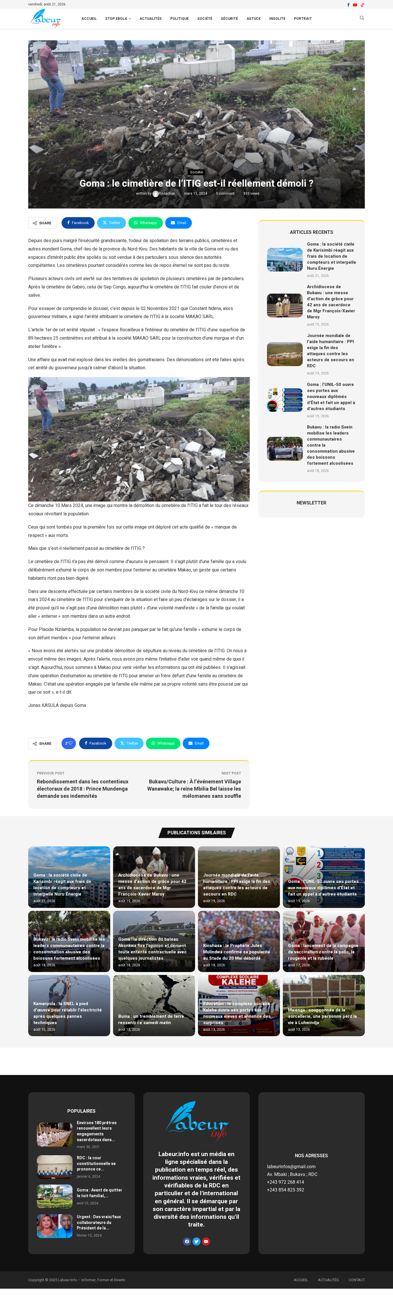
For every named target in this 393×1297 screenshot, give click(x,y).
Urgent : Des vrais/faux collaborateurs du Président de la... (99, 1222)
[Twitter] (196, 1241)
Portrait (303, 18)
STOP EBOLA (116, 18)
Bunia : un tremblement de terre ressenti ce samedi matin (151, 1019)
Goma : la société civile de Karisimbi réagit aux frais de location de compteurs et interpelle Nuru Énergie (331, 256)
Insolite (277, 18)
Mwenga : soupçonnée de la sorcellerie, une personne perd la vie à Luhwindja (322, 1016)
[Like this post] (70, 743)
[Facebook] (348, 5)
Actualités (151, 18)
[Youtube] (355, 5)
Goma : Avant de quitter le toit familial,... (99, 1193)
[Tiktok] (362, 5)
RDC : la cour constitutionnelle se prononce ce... (96, 1163)
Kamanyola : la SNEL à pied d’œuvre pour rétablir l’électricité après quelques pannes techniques (67, 1013)
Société (204, 18)
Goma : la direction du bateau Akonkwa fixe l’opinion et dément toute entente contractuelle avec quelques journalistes (152, 948)
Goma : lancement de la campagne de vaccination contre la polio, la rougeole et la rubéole (323, 951)
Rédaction (167, 193)
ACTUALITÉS (328, 1280)
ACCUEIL (89, 18)
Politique (179, 18)
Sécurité (229, 18)
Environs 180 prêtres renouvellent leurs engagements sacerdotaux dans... (97, 1131)
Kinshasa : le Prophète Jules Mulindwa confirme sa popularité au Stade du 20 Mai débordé (236, 951)
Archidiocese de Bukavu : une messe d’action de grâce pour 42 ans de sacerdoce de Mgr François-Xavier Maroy (331, 302)
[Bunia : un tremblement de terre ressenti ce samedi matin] (154, 1005)
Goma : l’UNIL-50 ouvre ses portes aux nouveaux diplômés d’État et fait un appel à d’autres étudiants (331, 396)
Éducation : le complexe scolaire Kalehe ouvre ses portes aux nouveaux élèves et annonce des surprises (237, 1013)
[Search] (362, 19)
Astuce (254, 18)
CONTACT (357, 1280)
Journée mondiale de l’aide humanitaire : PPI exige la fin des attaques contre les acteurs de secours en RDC (330, 350)
